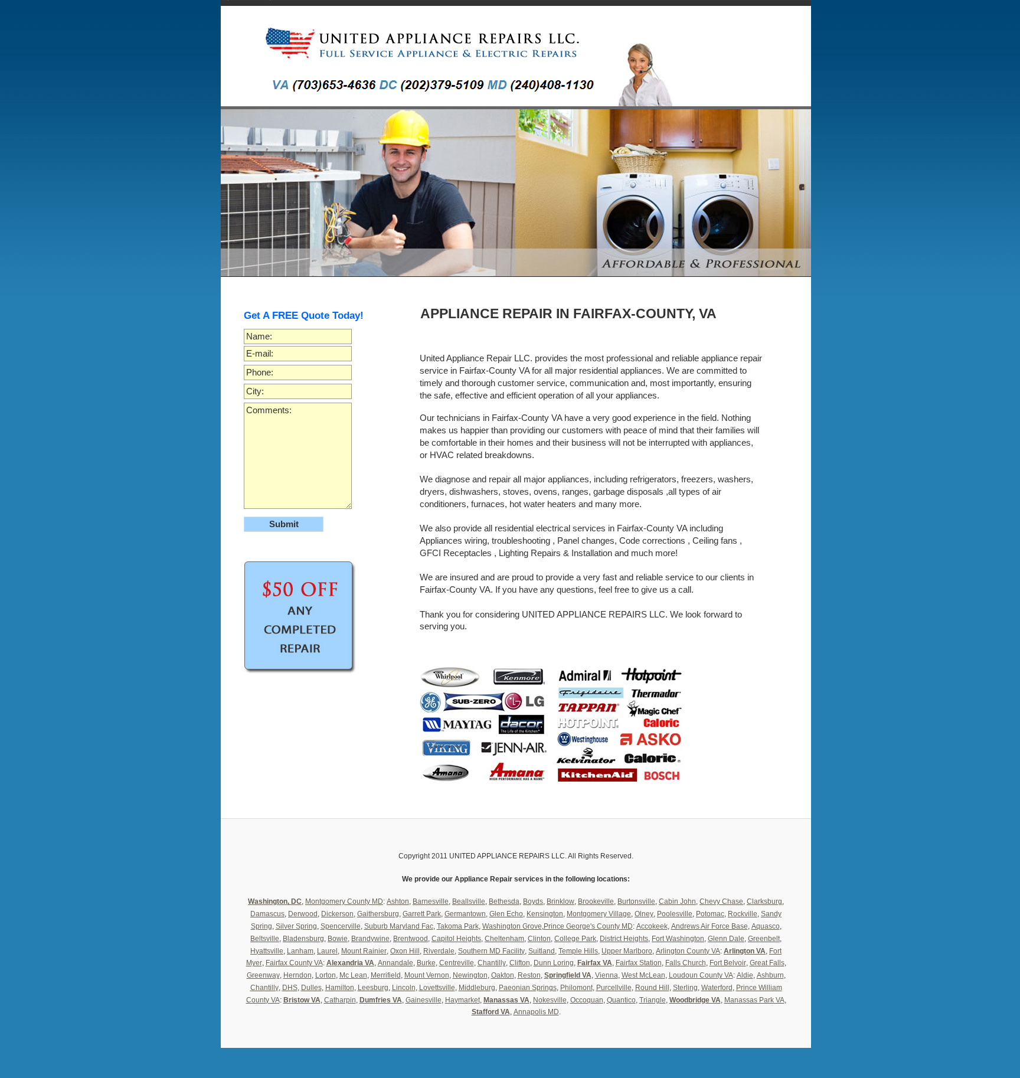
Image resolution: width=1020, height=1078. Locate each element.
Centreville (456, 963)
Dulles (311, 988)
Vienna (606, 975)
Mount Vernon (426, 975)
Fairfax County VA (294, 963)
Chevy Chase (721, 901)
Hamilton (339, 988)
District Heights (624, 939)
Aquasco (765, 926)
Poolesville (674, 914)
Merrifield (386, 975)
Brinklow (560, 901)
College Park (575, 939)
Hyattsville (266, 951)
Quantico (621, 1000)
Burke (426, 963)
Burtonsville (636, 901)
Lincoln (404, 988)
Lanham (300, 951)
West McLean (643, 975)
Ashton (398, 901)
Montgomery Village (599, 914)
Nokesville (550, 1000)
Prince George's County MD (588, 926)
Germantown (465, 914)
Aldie (745, 975)
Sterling (685, 988)
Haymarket (462, 1000)
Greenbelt (764, 939)
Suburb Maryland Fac (398, 926)
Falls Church (685, 963)
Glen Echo (506, 914)
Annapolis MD (536, 1012)
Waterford (717, 988)
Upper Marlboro (626, 951)
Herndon (297, 975)
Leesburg (373, 988)
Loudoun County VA (701, 975)
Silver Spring (296, 926)
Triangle (652, 1000)
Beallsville (468, 901)
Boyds (533, 901)
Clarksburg (764, 901)
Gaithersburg (378, 914)
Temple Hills (578, 951)
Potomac (710, 914)
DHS (290, 988)
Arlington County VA (688, 951)
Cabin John (677, 901)
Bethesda (504, 901)
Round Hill (652, 988)
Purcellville (614, 988)
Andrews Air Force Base (709, 926)
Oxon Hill (405, 951)
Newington (470, 975)
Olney (644, 914)
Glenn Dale (726, 939)
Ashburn (770, 975)
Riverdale (439, 951)
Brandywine (370, 939)
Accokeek (652, 926)
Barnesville (431, 901)
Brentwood (410, 939)
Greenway (263, 975)
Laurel (327, 951)
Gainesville (424, 1000)
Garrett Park (422, 914)
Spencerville (341, 926)
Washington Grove (512, 926)
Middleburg (477, 988)
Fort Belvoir (728, 963)
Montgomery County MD (344, 901)
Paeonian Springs (528, 988)
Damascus (267, 914)
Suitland (541, 951)
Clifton (519, 963)
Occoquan (586, 1000)
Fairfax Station (639, 963)
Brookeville (596, 901)
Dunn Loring (554, 963)
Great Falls (767, 963)
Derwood (303, 914)
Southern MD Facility (491, 951)
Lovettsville (437, 988)
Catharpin (340, 1000)
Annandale (395, 963)
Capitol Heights (456, 939)
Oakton (502, 975)
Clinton (539, 939)
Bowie (338, 939)
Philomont (576, 988)
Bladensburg (303, 939)
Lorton (325, 975)
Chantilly (492, 963)
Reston (529, 975)
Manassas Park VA (754, 1000)
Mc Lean (353, 975)
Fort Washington (678, 939)
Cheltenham (504, 939)
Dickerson (337, 914)
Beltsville (264, 939)
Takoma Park (458, 926)
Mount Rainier (364, 951)
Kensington (545, 914)
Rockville (742, 914)
